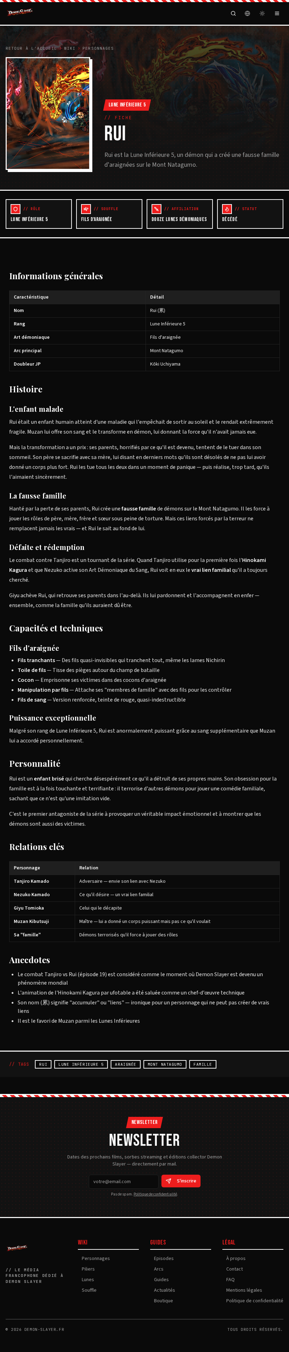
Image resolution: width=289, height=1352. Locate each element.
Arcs (157, 1269)
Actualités (162, 1290)
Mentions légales (242, 1290)
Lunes (86, 1279)
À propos (234, 1258)
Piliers (86, 1269)
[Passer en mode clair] (262, 13)
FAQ (228, 1279)
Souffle (87, 1290)
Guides (159, 1279)
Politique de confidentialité (155, 1194)
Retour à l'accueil (31, 48)
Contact (232, 1269)
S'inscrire (186, 1181)
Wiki (69, 48)
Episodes (162, 1258)
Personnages (98, 48)
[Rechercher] (233, 13)
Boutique (161, 1300)
